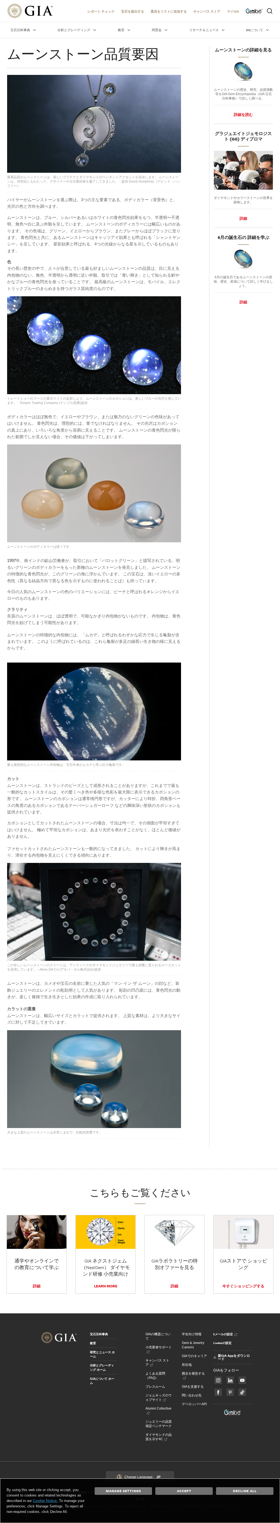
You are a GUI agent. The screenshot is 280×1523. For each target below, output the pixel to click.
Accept (184, 1490)
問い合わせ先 (192, 1395)
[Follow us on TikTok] (242, 1392)
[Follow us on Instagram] (218, 1392)
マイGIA (233, 11)
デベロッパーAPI (194, 1404)
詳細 (243, 218)
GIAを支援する (193, 1387)
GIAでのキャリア (194, 1356)
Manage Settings (123, 1490)
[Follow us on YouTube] (242, 1380)
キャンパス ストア (206, 11)
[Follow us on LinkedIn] (230, 1380)
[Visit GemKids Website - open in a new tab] (232, 1412)
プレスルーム (155, 1387)
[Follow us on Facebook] (218, 1380)
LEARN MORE (105, 1286)
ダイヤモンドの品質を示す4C (158, 1437)
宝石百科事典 (99, 1334)
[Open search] (269, 11)
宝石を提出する (132, 11)
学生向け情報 (192, 1334)
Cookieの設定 (222, 1343)
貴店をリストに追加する (169, 11)
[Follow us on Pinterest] (230, 1392)
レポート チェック (101, 11)
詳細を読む (243, 114)
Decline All (245, 1490)
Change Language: (142, 1477)
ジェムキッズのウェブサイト (158, 1397)
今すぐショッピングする (243, 1286)
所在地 (187, 1365)
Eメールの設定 (223, 1334)
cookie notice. (45, 1500)
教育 (93, 1343)
